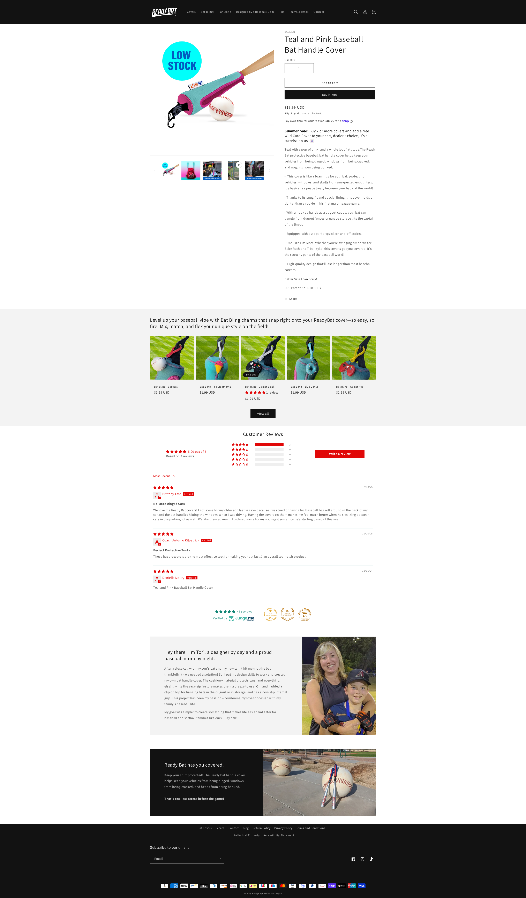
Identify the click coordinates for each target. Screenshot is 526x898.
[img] (163, 487)
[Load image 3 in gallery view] (212, 170)
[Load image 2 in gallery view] (190, 170)
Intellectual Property (246, 835)
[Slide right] (269, 170)
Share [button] (293, 298)
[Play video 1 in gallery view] (233, 170)
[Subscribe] (219, 859)
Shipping (290, 113)
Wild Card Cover (298, 135)
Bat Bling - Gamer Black (260, 386)
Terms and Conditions (310, 828)
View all (263, 414)
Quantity (290, 60)
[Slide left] (154, 170)
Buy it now (330, 95)
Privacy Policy (283, 828)
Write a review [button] (340, 454)
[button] (355, 11)
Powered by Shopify (272, 893)
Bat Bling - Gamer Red (349, 386)
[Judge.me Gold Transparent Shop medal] (270, 614)
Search (220, 828)
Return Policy (262, 828)
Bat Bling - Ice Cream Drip (215, 386)
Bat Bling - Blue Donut (304, 386)
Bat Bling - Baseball (166, 386)
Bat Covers (205, 828)
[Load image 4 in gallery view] (254, 170)
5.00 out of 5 (197, 451)
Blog (246, 828)
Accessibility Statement (278, 835)
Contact (233, 828)
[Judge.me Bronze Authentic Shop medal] (287, 614)
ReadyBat (257, 893)
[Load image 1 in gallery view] (169, 170)
